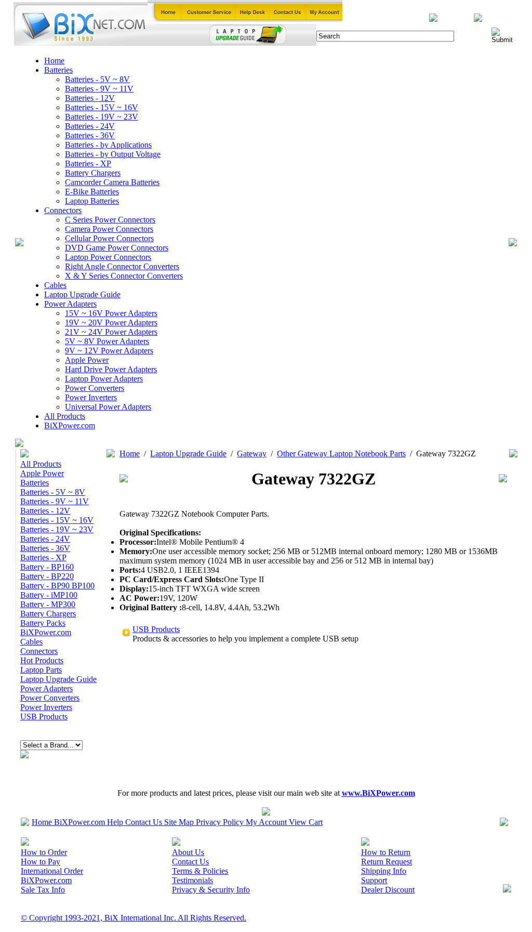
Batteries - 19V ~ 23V (101, 116)
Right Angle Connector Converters (122, 266)
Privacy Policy (220, 822)
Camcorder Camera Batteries (112, 182)
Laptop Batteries (92, 200)
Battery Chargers (93, 172)
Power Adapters (70, 303)
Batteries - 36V (90, 135)
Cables (55, 285)
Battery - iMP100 (48, 594)
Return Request (386, 861)
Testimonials (192, 880)
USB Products (44, 716)
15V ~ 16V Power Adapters (111, 313)
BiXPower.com (69, 425)
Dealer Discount (388, 889)
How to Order (44, 852)
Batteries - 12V (90, 98)
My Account (266, 822)
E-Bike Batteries (92, 191)
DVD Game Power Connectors (116, 247)
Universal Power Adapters (108, 406)
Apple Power (87, 360)
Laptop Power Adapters (104, 378)
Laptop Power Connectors (108, 257)
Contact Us (143, 822)
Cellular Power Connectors (109, 238)
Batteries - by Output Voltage (113, 154)
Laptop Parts (41, 669)
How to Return (385, 852)
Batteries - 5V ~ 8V (97, 79)
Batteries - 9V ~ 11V (99, 88)
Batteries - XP (88, 163)
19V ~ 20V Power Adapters (111, 322)
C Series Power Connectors (110, 219)
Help (115, 822)
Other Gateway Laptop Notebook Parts (341, 453)
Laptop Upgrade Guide (82, 294)
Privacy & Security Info (211, 889)
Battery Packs (42, 623)
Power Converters (94, 388)
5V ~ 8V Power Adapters (107, 341)
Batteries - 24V (90, 126)
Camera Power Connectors (109, 229)
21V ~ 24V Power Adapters (111, 331)
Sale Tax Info (43, 889)
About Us (188, 852)
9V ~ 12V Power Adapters (109, 350)
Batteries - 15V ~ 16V (101, 107)
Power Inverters (91, 397)
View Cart (306, 822)
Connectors (63, 210)
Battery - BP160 (47, 566)
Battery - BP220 (47, 576)
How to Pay (40, 861)
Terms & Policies (200, 871)
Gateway (252, 453)
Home (54, 60)
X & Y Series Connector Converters (124, 275)
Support (374, 880)
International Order (52, 871)
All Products (64, 416)
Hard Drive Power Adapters (111, 369)
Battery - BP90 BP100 (57, 585)
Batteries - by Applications (108, 144)
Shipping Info (383, 871)
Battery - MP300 (47, 604)
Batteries (58, 69)
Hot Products (41, 660)
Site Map (179, 822)
